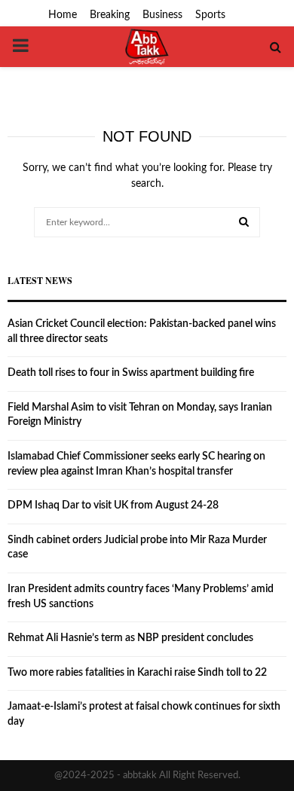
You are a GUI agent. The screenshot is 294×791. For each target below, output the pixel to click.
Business (162, 15)
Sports (210, 15)
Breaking (110, 15)
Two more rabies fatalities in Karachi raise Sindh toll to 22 (137, 672)
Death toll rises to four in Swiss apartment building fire (131, 373)
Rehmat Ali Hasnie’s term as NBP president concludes (130, 638)
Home (62, 15)
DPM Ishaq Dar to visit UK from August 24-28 (113, 505)
